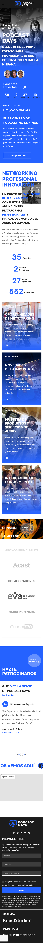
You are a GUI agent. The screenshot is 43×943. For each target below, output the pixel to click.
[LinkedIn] (21, 833)
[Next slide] (24, 754)
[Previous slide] (19, 754)
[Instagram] (14, 833)
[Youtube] (25, 833)
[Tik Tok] (18, 833)
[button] (14, 86)
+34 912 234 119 (11, 105)
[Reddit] (29, 833)
